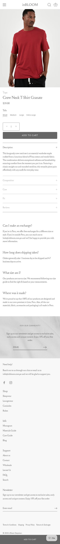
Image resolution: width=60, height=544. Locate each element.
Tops (5, 92)
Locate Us (7, 470)
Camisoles (7, 405)
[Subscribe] (45, 347)
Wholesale (7, 465)
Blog (5, 440)
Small (5, 115)
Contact (6, 460)
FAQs (5, 474)
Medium (13, 115)
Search (5, 479)
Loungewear (8, 400)
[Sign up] (55, 508)
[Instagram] (10, 381)
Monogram (7, 425)
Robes (5, 410)
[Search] (49, 5)
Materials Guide (9, 430)
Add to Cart (30, 539)
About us (6, 455)
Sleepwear (7, 395)
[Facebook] (4, 381)
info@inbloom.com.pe (12, 373)
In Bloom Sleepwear (15, 533)
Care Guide (8, 435)
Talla (5, 110)
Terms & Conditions (9, 524)
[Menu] (4, 5)
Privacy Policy (30, 524)
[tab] (30, 147)
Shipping (21, 524)
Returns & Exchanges (43, 524)
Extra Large (31, 115)
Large (21, 115)
